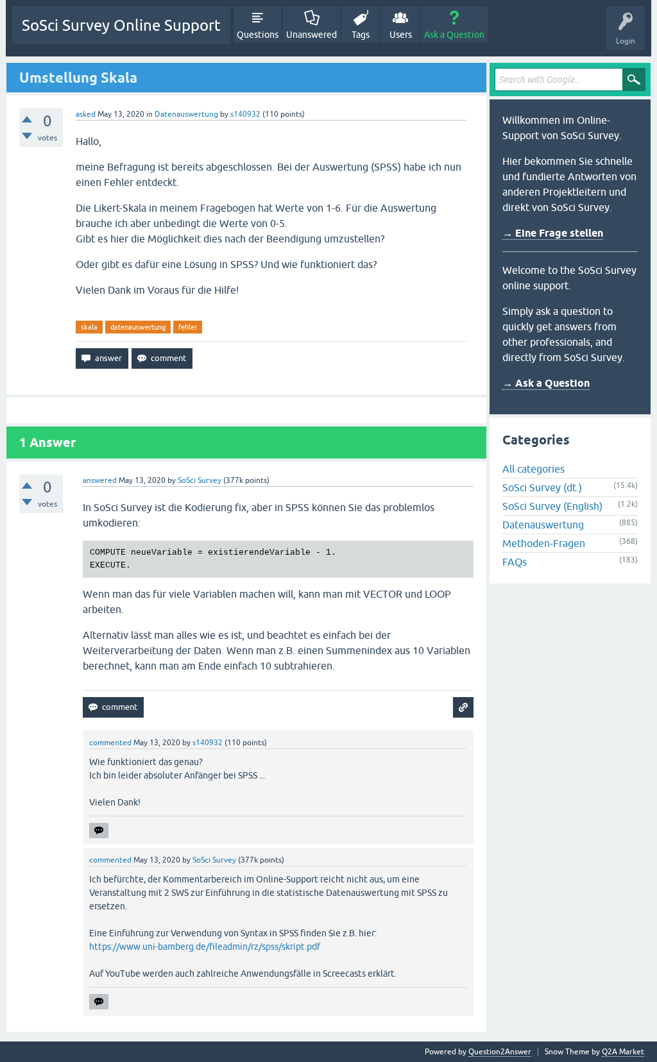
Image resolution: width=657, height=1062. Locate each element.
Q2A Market (623, 1051)
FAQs (514, 562)
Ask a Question (454, 35)
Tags (361, 35)
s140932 (245, 114)
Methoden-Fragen (543, 543)
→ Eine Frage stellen (552, 233)
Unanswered (311, 35)
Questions (257, 35)
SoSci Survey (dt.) (542, 487)
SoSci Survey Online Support (121, 25)
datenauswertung (138, 327)
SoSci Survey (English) (552, 506)
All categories (533, 469)
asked (86, 114)
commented (110, 742)
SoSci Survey (199, 480)
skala (89, 327)
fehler (187, 327)
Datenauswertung (186, 114)
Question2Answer (499, 1051)
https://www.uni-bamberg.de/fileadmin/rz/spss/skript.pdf (204, 946)
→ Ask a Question (546, 383)
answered (100, 480)
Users (400, 35)
